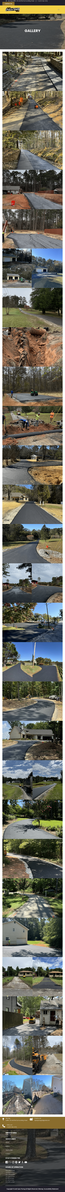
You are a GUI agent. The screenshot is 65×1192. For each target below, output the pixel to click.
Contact (8, 1154)
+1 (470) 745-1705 (43, 1)
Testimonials (9, 1150)
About (7, 1142)
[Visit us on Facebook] (7, 1162)
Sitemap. (41, 1189)
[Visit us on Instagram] (13, 1162)
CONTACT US (8, 3)
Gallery (8, 1146)
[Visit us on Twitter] (19, 1162)
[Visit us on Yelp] (22, 1162)
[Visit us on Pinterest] (16, 1162)
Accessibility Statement (51, 1189)
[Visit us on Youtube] (26, 1162)
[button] (58, 9)
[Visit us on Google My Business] (10, 1162)
